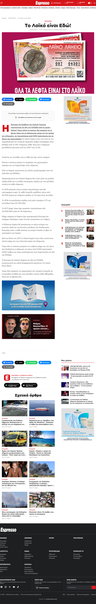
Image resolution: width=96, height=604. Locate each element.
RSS (1, 571)
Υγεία (2, 556)
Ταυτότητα (27, 567)
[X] (9, 586)
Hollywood (28, 543)
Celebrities (28, 541)
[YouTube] (13, 586)
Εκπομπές (76, 554)
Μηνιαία (27, 558)
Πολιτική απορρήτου (31, 573)
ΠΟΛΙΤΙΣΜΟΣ (85, 8)
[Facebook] (1, 586)
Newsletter (3, 569)
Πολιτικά (52, 558)
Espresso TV (78, 551)
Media (26, 545)
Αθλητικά (52, 554)
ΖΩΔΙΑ (63, 8)
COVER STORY (16, 8)
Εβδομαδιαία (28, 556)
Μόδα (2, 560)
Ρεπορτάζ (3, 541)
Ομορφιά (3, 554)
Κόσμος (2, 545)
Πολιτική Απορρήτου (83, 594)
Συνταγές (3, 558)
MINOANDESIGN (51, 599)
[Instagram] (5, 586)
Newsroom (48, 30)
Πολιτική (3, 543)
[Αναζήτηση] (94, 3)
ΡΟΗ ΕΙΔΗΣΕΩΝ (5, 8)
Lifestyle (4, 551)
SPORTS (57, 8)
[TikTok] (18, 586)
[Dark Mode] (90, 3)
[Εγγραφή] (93, 587)
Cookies (93, 594)
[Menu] (1, 3)
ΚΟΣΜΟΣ (51, 8)
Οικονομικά (53, 556)
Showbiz (28, 538)
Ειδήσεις (3, 538)
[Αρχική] (8, 530)
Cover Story (4, 547)
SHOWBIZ (24, 8)
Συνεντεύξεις (77, 556)
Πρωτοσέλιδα (54, 551)
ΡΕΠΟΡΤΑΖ (36, 8)
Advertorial (3, 567)
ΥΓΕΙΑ (78, 8)
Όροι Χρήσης (28, 571)
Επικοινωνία (28, 569)
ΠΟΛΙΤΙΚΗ (44, 8)
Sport (51, 538)
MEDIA (30, 8)
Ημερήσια (27, 554)
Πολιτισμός (78, 538)
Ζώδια (26, 551)
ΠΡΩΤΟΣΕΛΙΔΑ (71, 8)
